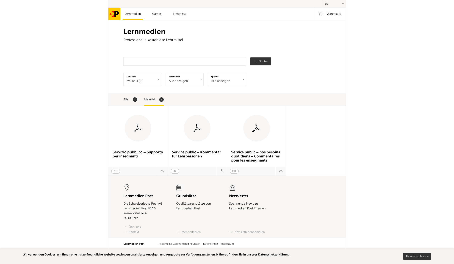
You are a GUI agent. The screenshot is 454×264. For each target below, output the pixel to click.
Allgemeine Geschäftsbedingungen (179, 243)
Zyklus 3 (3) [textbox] (134, 81)
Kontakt (133, 232)
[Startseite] (114, 14)
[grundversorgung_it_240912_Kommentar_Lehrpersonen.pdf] (162, 171)
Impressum (227, 243)
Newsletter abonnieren (249, 232)
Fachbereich (174, 76)
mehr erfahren (191, 232)
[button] (417, 256)
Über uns (134, 227)
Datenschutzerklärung (274, 254)
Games (156, 14)
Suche (263, 61)
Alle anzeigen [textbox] (178, 81)
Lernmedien (133, 14)
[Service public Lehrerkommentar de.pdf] (221, 171)
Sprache (214, 76)
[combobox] (334, 3)
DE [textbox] (326, 3)
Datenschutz (210, 243)
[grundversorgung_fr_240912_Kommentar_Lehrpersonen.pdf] (280, 171)
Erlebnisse (179, 14)
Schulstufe (131, 76)
